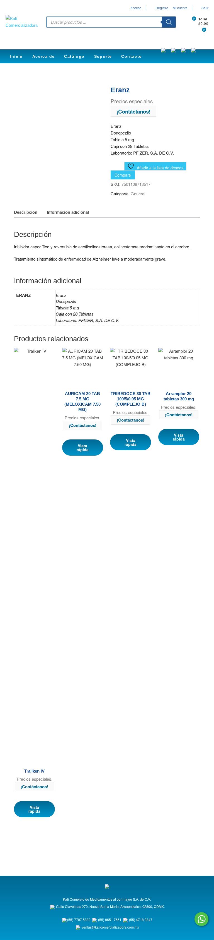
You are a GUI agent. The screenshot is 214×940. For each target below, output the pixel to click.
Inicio (16, 56)
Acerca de (43, 56)
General (138, 193)
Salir (204, 7)
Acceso (136, 7)
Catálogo (74, 56)
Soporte (103, 56)
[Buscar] (169, 22)
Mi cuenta (180, 7)
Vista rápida (34, 809)
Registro (161, 7)
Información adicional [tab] (68, 212)
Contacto (131, 56)
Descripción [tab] (25, 212)
